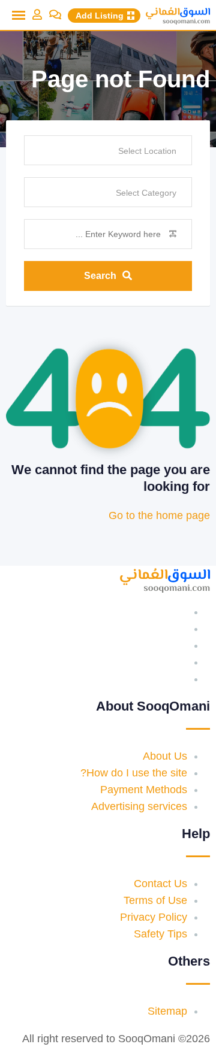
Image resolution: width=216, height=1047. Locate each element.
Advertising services (139, 806)
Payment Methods (143, 790)
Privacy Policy (153, 917)
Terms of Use (155, 900)
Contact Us (160, 884)
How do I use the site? (133, 773)
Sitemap (167, 1011)
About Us (165, 756)
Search (100, 276)
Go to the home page (159, 515)
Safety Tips (160, 934)
